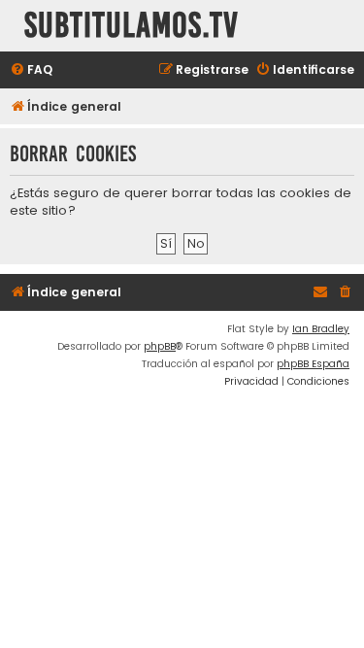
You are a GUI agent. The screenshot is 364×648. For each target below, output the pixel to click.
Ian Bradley (320, 329)
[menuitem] (31, 70)
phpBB (160, 346)
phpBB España (313, 364)
